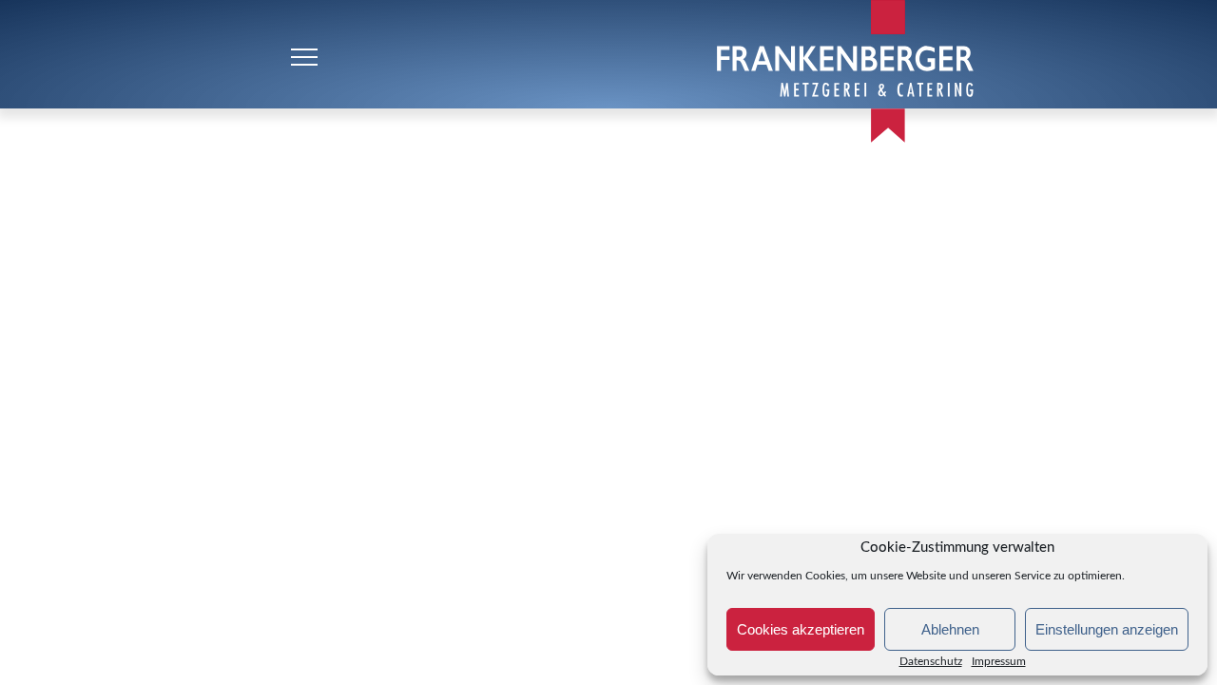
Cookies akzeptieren (800, 629)
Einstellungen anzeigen (1106, 629)
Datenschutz (930, 661)
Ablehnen (950, 629)
